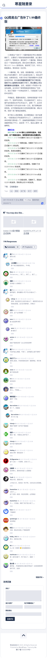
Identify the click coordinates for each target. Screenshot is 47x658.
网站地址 (9, 610)
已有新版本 (14, 187)
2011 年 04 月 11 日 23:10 (25, 450)
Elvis (11, 272)
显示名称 (9, 603)
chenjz (12, 423)
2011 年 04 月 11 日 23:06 (26, 396)
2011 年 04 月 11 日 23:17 (23, 510)
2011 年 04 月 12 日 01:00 (22, 546)
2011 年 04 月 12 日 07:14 (25, 299)
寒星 (21, 200)
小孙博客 (14, 263)
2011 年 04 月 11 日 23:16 (27, 489)
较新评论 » (40, 577)
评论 (8, 588)
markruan (13, 554)
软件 (35, 191)
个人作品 (28, 200)
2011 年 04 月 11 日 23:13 (29, 459)
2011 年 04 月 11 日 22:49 (23, 254)
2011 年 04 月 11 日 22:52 (23, 310)
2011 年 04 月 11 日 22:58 (23, 370)
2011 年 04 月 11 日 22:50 (23, 281)
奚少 (11, 254)
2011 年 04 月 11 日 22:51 (23, 290)
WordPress (23, 647)
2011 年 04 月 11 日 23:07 (25, 423)
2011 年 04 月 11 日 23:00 (22, 379)
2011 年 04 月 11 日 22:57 (23, 349)
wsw (11, 319)
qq (11, 191)
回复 (11, 259)
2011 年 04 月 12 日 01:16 (27, 555)
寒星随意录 (23, 4)
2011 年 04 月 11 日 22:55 (24, 337)
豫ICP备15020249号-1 (23, 650)
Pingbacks (30, 247)
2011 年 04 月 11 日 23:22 (27, 519)
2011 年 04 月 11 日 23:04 (23, 388)
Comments (12, 247)
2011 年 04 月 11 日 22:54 (23, 319)
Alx (35, 647)
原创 (16, 191)
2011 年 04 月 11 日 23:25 (23, 528)
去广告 (23, 191)
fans (11, 510)
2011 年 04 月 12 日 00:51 (28, 537)
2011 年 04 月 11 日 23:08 (25, 441)
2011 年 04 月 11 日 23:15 (24, 468)
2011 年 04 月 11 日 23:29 (29, 414)
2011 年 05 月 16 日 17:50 (27, 263)
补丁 (29, 191)
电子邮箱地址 (29, 603)
